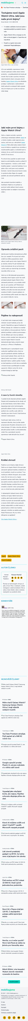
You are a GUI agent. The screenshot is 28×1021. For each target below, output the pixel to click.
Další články (14, 982)
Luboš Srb (4, 877)
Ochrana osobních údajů (8, 1013)
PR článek (4, 699)
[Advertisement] (14, 108)
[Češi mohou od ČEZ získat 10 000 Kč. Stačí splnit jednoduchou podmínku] (14, 868)
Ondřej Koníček (5, 819)
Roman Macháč (4, 22)
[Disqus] (14, 624)
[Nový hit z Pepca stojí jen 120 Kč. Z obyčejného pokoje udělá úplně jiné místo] (14, 897)
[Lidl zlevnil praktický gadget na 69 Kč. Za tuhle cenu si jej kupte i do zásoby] (14, 839)
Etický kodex (5, 1010)
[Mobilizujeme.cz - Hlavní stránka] (7, 3)
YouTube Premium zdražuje (12, 7)
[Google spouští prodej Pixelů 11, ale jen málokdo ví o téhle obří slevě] (14, 751)
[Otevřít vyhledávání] (22, 3)
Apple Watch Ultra (12, 81)
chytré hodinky (6, 560)
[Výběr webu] (15, 3)
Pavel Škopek (5, 906)
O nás (3, 1002)
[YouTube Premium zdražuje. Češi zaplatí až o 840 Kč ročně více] (14, 722)
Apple (22, 138)
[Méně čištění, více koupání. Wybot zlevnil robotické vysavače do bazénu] (14, 957)
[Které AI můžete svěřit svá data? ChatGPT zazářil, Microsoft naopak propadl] (14, 811)
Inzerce (3, 1005)
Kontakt (3, 1007)
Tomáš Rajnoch (6, 731)
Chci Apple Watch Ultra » (9, 519)
